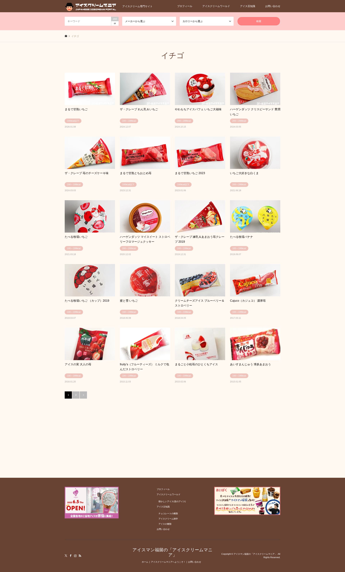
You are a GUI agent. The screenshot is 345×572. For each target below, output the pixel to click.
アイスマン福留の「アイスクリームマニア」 (172, 552)
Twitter (66, 555)
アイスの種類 (164, 524)
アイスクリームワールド (216, 6)
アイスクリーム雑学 (168, 518)
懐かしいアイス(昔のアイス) (172, 501)
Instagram (75, 555)
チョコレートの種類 (168, 513)
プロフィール (184, 6)
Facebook (70, 555)
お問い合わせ (272, 6)
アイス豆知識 (247, 6)
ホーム (145, 562)
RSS (80, 555)
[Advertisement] (172, 425)
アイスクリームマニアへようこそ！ (168, 562)
